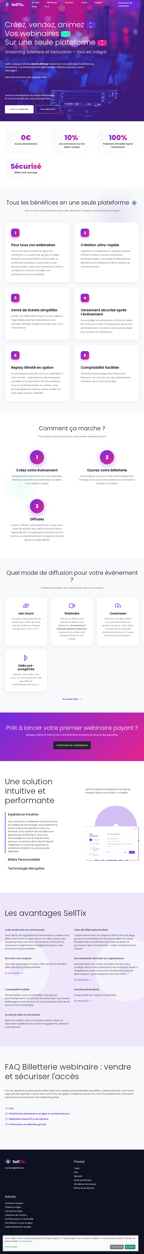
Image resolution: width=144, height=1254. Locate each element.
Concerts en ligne (13, 1211)
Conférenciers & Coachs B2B (19, 1219)
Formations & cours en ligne (18, 1223)
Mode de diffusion (83, 1180)
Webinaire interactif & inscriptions (28, 1119)
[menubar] (70, 4)
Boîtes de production (84, 1188)
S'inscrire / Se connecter (125, 4)
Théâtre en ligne (13, 1207)
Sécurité (78, 1176)
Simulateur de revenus (85, 1184)
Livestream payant (14, 1203)
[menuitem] (35, 3)
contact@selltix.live (14, 1167)
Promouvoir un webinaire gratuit (27, 1124)
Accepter (130, 1246)
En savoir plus (70, 699)
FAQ (11, 1108)
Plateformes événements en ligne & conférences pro (39, 1113)
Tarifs (76, 1168)
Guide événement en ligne (18, 1226)
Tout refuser (117, 1246)
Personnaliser (11, 1246)
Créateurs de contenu (16, 1215)
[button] (33, 814)
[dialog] (70, 1243)
